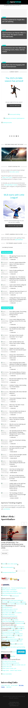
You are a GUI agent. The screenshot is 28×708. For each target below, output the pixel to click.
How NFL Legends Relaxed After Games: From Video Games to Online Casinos (17, 264)
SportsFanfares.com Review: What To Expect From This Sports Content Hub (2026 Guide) (14, 34)
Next (24, 128)
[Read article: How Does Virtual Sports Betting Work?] (5, 442)
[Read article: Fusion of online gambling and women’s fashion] (5, 272)
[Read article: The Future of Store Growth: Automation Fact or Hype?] (5, 337)
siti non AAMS (14, 685)
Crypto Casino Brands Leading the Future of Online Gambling (17, 285)
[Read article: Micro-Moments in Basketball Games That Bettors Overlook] (5, 419)
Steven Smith (13, 259)
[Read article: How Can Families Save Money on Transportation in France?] (5, 413)
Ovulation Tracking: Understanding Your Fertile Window (17, 385)
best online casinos (14, 171)
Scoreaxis (10, 247)
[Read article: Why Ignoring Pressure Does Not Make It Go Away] (5, 258)
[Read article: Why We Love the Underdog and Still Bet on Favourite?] (5, 426)
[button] (25, 523)
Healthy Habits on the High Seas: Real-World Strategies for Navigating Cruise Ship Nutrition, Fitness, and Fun (17, 486)
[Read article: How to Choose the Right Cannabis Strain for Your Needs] (5, 456)
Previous (3, 128)
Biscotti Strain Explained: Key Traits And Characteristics (18, 379)
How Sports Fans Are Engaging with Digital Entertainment (13, 65)
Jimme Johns (5, 535)
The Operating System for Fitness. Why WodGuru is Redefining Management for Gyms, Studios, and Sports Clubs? (17, 433)
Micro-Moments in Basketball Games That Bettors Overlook (16, 418)
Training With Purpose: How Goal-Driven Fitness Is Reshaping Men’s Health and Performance (17, 299)
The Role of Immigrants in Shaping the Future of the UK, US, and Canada (17, 448)
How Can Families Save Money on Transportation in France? (17, 411)
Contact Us (16, 698)
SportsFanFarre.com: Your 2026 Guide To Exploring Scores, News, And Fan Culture (13, 49)
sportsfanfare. (6, 509)
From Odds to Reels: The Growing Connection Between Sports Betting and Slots (17, 313)
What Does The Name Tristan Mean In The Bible (16, 405)
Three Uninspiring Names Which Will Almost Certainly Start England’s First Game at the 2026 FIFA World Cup (18, 365)
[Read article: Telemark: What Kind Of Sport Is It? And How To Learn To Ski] (5, 293)
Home (4, 696)
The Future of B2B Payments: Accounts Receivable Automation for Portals (17, 477)
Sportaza (8, 687)
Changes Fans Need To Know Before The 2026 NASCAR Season (17, 349)
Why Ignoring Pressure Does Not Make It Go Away (17, 256)
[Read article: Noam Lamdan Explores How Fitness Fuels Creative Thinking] (5, 343)
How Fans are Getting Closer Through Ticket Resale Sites (16, 469)
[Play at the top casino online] (8, 659)
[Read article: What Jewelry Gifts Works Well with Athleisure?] (5, 393)
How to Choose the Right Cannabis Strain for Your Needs (18, 455)
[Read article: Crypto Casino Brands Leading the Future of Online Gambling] (5, 286)
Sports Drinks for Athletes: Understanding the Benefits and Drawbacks (17, 462)
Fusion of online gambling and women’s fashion (16, 271)
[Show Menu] (1, 2)
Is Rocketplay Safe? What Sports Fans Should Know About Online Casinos (17, 328)
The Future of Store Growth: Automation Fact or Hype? (16, 336)
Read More (4, 538)
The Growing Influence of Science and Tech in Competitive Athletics (17, 372)
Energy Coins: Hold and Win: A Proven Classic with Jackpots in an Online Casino (17, 356)
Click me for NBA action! (15, 105)
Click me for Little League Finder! (15, 225)
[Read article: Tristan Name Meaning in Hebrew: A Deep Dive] (5, 400)
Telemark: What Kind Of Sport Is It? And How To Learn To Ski (18, 292)
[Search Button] (26, 2)
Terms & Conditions (11, 696)
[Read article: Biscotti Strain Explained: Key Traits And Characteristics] (5, 380)
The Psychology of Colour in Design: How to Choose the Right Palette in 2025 (17, 494)
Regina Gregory (13, 451)
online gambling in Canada (10, 184)
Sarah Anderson (13, 267)
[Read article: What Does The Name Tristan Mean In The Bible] (5, 406)
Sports (4, 17)
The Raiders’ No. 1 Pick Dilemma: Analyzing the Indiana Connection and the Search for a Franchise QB (17, 278)
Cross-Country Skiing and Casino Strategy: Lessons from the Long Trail (17, 321)
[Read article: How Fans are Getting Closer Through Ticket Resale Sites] (5, 471)
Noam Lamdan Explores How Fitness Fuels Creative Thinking (16, 342)
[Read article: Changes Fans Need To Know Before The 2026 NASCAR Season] (5, 350)
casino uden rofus (5, 685)
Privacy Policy (21, 696)
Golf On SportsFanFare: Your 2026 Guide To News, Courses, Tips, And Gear (13, 531)
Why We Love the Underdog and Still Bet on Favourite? (17, 424)
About (10, 698)
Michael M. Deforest (14, 498)
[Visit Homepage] (14, 2)
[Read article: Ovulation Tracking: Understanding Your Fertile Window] (5, 387)
